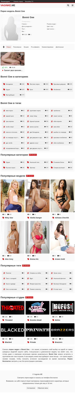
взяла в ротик (39, 127)
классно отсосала (15, 132)
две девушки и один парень (39, 137)
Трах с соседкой (15, 278)
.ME (7, 5)
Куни (39, 89)
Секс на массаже (15, 289)
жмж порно (15, 110)
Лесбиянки (63, 89)
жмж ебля (63, 127)
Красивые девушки (63, 84)
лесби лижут (15, 127)
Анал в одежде (15, 284)
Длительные (60, 47)
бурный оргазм (39, 121)
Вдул (39, 278)
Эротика (39, 167)
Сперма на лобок (39, 273)
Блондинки (15, 84)
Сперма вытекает (63, 167)
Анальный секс (39, 162)
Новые (9, 47)
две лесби (15, 143)
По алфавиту (35, 47)
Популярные (17, 47)
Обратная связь (43, 388)
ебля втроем (63, 121)
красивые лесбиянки (63, 137)
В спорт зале (63, 289)
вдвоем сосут (39, 143)
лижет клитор (63, 116)
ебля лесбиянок (63, 143)
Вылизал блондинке (63, 284)
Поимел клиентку (39, 289)
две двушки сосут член (39, 148)
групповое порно (39, 110)
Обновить (34, 154)
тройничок (63, 110)
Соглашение (31, 388)
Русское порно (15, 167)
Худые (15, 89)
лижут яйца (39, 116)
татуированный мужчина (15, 148)
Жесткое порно (39, 84)
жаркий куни (15, 116)
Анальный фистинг (63, 278)
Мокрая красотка (39, 284)
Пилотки (15, 273)
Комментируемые (47, 47)
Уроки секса (63, 273)
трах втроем (15, 121)
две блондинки (39, 132)
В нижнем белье (63, 162)
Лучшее (26, 47)
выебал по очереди (63, 132)
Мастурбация (15, 95)
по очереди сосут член (15, 137)
